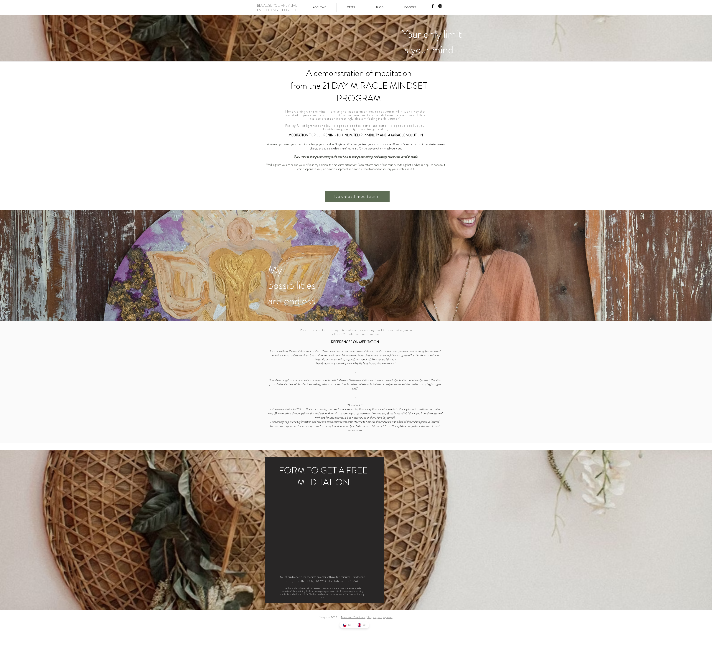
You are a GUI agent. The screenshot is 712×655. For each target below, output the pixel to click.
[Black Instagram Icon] (440, 6)
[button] (351, 7)
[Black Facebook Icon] (432, 6)
